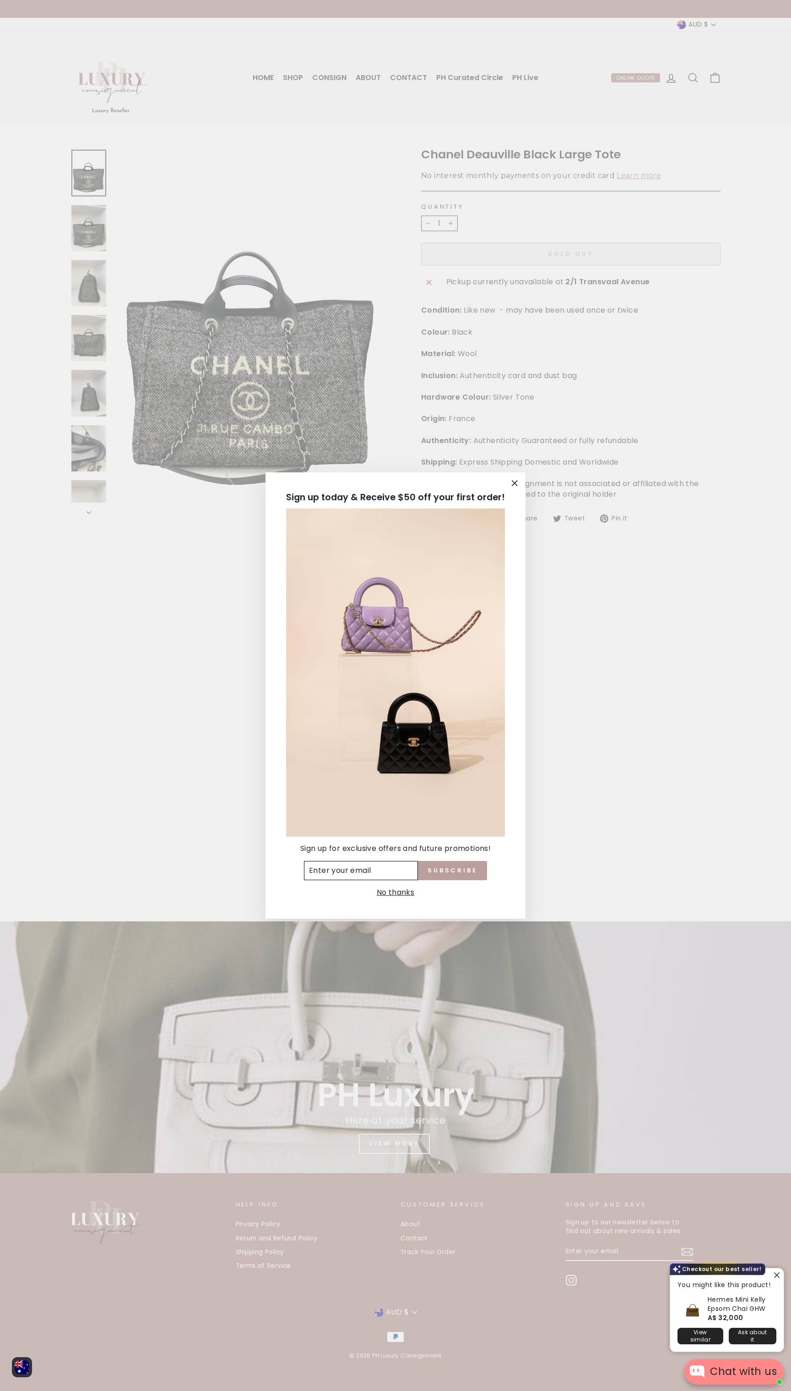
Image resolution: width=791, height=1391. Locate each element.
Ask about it (752, 1335)
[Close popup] (775, 1276)
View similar (700, 1335)
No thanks (396, 892)
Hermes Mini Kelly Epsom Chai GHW (737, 1304)
